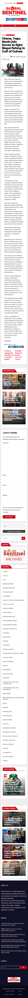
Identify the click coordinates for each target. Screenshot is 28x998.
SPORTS (5, 748)
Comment (6, 443)
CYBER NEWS (7, 612)
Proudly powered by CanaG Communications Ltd (14, 988)
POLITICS (6, 724)
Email (5, 485)
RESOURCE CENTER (9, 728)
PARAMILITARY (7, 711)
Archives (5, 575)
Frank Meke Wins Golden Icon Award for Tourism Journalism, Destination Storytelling (12, 869)
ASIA (4, 579)
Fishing (17, 56)
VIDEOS (5, 760)
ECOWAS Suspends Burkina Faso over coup (18, 355)
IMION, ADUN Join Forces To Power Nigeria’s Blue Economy (12, 838)
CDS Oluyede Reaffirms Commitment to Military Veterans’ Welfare (12, 381)
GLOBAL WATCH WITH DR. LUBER (13, 653)
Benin (13, 56)
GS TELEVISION (8, 657)
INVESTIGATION (8, 674)
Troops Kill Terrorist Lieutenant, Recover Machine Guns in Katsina (13, 822)
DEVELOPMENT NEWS (10, 624)
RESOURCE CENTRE (9, 732)
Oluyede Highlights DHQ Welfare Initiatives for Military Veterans (13, 417)
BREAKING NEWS (8, 584)
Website (5, 495)
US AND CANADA (8, 756)
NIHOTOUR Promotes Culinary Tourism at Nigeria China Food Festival (14, 854)
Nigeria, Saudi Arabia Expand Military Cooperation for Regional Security (13, 400)
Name (5, 475)
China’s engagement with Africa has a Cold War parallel (9, 355)
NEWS (5, 703)
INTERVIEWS (7, 669)
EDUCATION (6, 637)
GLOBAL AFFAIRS (8, 649)
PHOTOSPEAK (7, 715)
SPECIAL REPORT (8, 744)
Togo (8, 59)
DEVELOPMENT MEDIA (10, 620)
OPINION (5, 707)
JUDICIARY (6, 678)
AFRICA (5, 571)
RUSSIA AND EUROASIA (10, 736)
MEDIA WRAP (7, 693)
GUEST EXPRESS (8, 661)
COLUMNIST (6, 596)
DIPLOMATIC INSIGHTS (10, 629)
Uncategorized (7, 752)
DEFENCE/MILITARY (9, 616)
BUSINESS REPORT (9, 588)
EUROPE (5, 641)
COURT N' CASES (8, 604)
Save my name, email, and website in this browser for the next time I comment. (13, 510)
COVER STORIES (8, 608)
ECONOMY (6, 633)
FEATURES (6, 645)
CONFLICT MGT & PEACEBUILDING (13, 600)
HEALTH (5, 665)
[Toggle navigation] (15, 26)
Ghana (21, 56)
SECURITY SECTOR (9, 740)
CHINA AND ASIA (8, 592)
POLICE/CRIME (7, 719)
